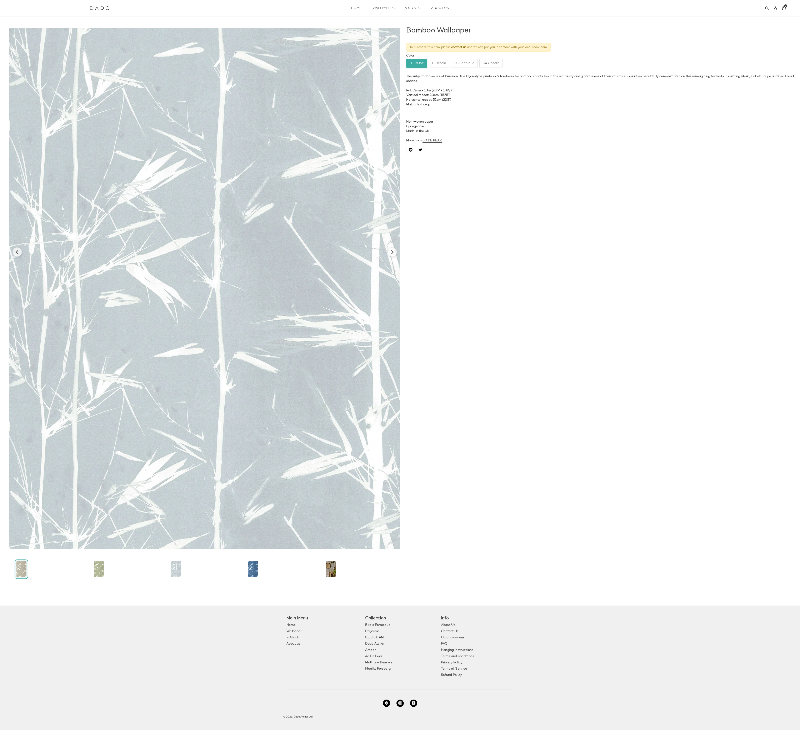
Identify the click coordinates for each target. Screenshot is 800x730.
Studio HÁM (374, 637)
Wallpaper (294, 631)
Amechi (371, 650)
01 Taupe (417, 63)
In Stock (292, 637)
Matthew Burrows (378, 662)
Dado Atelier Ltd (303, 717)
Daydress (372, 631)
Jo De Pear (373, 656)
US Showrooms (453, 637)
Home (291, 625)
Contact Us (450, 631)
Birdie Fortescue (377, 625)
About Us (448, 625)
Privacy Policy (451, 662)
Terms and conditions (457, 656)
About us (293, 643)
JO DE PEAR (432, 140)
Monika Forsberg (378, 668)
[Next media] (392, 252)
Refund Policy (451, 675)
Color (410, 55)
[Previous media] (17, 252)
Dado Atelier (374, 643)
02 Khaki (439, 63)
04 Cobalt (491, 63)
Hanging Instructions (457, 650)
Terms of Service (454, 668)
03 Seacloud (464, 63)
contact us (458, 47)
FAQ (444, 643)
